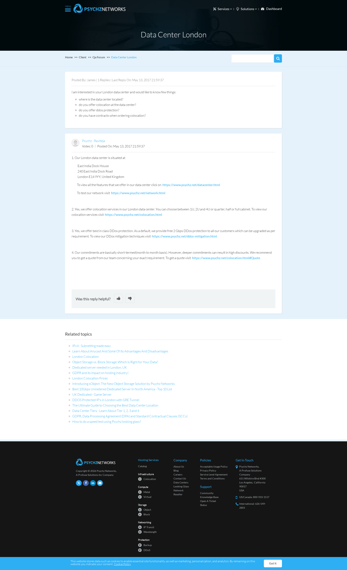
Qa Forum (99, 57)
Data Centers (181, 482)
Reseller (178, 494)
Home (69, 57)
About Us (179, 466)
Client (82, 57)
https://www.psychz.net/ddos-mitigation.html (184, 236)
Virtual (145, 496)
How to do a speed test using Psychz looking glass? (106, 421)
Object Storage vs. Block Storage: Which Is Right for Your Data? (115, 362)
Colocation (148, 479)
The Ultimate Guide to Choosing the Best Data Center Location (115, 405)
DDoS (144, 550)
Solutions (248, 9)
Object (145, 509)
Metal (144, 491)
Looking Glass (181, 486)
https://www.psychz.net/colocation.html (133, 215)
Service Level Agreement (214, 474)
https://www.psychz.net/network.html (138, 193)
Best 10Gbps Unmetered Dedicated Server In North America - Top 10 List (122, 389)
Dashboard (274, 9)
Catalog (142, 466)
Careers (178, 474)
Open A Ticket (208, 501)
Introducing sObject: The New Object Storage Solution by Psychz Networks (123, 384)
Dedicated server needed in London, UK (99, 367)
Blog (176, 470)
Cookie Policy (122, 564)
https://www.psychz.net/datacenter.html (191, 185)
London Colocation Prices (90, 378)
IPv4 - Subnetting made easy (91, 346)
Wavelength (148, 531)
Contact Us (180, 478)
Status (203, 504)
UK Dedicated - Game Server (92, 394)
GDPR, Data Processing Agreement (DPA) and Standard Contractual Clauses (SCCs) (130, 416)
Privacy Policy (208, 470)
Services (224, 9)
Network (178, 490)
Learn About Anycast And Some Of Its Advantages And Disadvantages (120, 351)
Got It (273, 563)
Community (206, 493)
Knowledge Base (209, 497)
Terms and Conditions (212, 478)
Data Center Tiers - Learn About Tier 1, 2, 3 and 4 (105, 411)
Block (144, 514)
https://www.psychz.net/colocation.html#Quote (226, 258)
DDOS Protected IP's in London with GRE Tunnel (105, 400)
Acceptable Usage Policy (214, 466)
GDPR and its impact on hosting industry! (100, 373)
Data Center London (124, 57)
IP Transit (146, 527)
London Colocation (85, 357)
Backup (145, 545)
